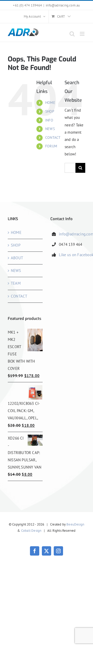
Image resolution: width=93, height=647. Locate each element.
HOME (50, 102)
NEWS (50, 128)
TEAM (16, 283)
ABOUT (17, 257)
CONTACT (52, 137)
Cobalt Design (31, 530)
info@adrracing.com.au (63, 5)
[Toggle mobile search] (72, 34)
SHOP (49, 111)
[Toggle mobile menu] (82, 34)
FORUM (51, 146)
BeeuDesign (75, 524)
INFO (49, 120)
